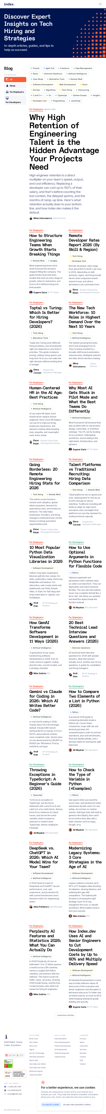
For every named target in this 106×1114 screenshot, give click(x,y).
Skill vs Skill (33, 1060)
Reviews (83, 1053)
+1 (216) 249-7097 (14, 1087)
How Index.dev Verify (37, 1068)
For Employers (17, 92)
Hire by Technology (36, 1053)
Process (83, 1039)
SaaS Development (62, 1053)
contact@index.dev (14, 1094)
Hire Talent (33, 1042)
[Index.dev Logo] (9, 4)
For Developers (13, 102)
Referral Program (36, 1071)
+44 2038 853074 (14, 1090)
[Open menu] (100, 4)
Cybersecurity (60, 1057)
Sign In (31, 1049)
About (82, 1042)
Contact (83, 1064)
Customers (84, 1046)
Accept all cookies (51, 1104)
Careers (83, 1057)
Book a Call (33, 1039)
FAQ (81, 1060)
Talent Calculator (35, 1075)
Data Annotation (61, 1039)
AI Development (61, 1049)
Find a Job (33, 1046)
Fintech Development (63, 1046)
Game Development (62, 1042)
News (12, 85)
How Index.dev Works (37, 1064)
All (11, 79)
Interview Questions (36, 1057)
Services (83, 1049)
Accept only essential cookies (76, 1104)
